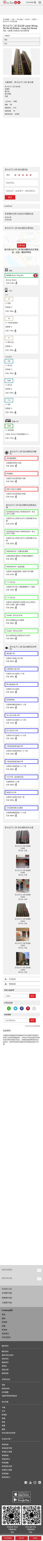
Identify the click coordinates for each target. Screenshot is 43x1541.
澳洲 (3, 1422)
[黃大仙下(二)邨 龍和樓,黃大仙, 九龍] (22, 958)
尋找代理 (5, 1370)
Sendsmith (36, 1026)
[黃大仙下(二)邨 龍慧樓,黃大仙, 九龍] (22, 934)
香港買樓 (5, 1463)
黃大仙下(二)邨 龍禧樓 (22, 846)
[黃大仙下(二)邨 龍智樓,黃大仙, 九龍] (22, 885)
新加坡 (4, 1330)
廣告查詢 (5, 1359)
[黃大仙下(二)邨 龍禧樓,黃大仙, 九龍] (22, 837)
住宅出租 (8, 220)
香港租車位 (6, 1459)
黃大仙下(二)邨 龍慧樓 (22, 943)
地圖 (5, 40)
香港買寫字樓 (7, 1466)
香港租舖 (5, 1455)
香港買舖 (5, 1473)
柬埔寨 (4, 1415)
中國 (3, 1407)
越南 (3, 1318)
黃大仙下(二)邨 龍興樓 (22, 919)
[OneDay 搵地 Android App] (21, 1499)
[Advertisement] (21, 142)
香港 (3, 1314)
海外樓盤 (5, 1392)
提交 (10, 197)
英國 (3, 1425)
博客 (3, 1385)
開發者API (6, 1388)
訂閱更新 (8, 1538)
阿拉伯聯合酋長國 (8, 1433)
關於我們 (5, 1351)
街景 (5, 44)
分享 (22, 1538)
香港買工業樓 (7, 1470)
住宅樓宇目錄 (7, 1293)
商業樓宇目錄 (7, 1298)
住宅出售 (8, 217)
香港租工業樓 (7, 1452)
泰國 (3, 1326)
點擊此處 (21, 245)
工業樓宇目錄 (7, 1303)
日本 (3, 1411)
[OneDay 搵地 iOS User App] (21, 1494)
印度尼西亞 (6, 1337)
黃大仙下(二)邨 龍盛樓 (22, 870)
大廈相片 (7, 36)
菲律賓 (4, 1322)
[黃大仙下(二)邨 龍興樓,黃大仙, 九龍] (22, 910)
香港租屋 (5, 1444)
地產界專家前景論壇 (9, 1396)
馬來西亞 (5, 1333)
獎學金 (4, 1366)
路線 (35, 1538)
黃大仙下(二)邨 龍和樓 (22, 968)
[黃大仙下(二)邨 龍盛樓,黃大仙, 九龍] (22, 861)
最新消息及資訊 (7, 1355)
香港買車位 (6, 1477)
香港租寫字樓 (7, 1448)
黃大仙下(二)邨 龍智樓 (22, 895)
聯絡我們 (5, 1362)
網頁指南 (5, 1373)
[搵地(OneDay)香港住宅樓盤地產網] (11, 2)
